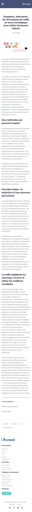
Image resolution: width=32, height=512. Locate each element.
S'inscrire (6, 493)
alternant (6, 424)
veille (22, 424)
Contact (19, 504)
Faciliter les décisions (7, 469)
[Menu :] (2, 4)
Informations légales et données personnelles (15, 502)
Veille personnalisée (7, 486)
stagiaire (14, 424)
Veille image (5, 483)
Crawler (4, 452)
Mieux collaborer (6, 467)
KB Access (4, 448)
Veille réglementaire (7, 479)
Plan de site (12, 504)
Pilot (3, 455)
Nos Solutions (6, 445)
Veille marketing (6, 475)
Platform (4, 457)
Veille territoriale (6, 481)
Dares (25, 99)
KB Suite (4, 450)
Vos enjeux (5, 462)
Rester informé (5, 465)
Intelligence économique (10, 472)
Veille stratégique (8, 427)
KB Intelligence (6, 459)
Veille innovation (6, 477)
